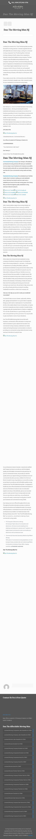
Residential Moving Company (10, 176)
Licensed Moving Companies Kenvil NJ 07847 (15, 757)
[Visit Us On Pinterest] (22, 192)
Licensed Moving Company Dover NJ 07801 (15, 816)
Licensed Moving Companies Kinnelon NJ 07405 (16, 753)
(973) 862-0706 (7, 129)
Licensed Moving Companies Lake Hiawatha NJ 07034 (18, 730)
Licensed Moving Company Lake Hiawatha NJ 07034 (17, 735)
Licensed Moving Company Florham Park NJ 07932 (17, 775)
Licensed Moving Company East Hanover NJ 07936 (17, 802)
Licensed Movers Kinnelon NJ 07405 (13, 744)
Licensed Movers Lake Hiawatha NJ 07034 (15, 739)
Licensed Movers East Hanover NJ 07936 (14, 798)
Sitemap (30, 835)
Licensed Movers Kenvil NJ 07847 (12, 766)
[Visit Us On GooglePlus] (9, 192)
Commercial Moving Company (10, 161)
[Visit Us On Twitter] (8, 190)
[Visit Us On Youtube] (9, 194)
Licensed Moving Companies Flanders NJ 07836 (16, 784)
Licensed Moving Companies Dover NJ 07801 (15, 811)
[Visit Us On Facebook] (20, 190)
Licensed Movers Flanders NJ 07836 (13, 793)
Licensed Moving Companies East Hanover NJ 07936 (17, 807)
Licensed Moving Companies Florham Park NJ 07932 (17, 780)
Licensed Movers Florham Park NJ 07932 (14, 771)
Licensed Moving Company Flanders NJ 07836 (16, 789)
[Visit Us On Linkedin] (20, 194)
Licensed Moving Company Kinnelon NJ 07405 (16, 748)
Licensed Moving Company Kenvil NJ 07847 (15, 762)
